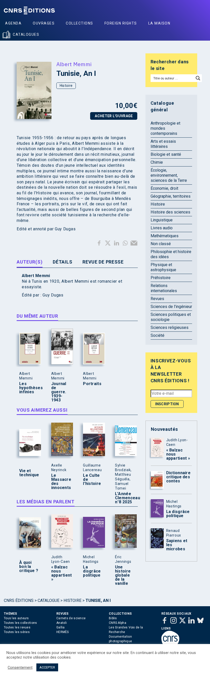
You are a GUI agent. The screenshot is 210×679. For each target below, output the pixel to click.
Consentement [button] (20, 667)
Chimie (157, 162)
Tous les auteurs (16, 618)
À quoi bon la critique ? (28, 567)
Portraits (92, 384)
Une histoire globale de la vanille (123, 575)
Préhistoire (161, 277)
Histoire (66, 86)
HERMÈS (62, 632)
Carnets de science (71, 618)
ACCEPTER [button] (47, 667)
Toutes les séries (17, 632)
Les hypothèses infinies (29, 388)
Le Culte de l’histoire (92, 479)
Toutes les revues (17, 627)
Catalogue (48, 600)
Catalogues (26, 34)
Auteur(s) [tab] (30, 262)
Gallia (60, 627)
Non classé (161, 243)
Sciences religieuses (169, 327)
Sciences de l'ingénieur (171, 306)
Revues (157, 298)
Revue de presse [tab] (103, 262)
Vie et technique (29, 473)
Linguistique (162, 220)
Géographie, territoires (171, 196)
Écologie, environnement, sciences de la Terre (169, 175)
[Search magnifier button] (198, 78)
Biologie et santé (166, 154)
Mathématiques (164, 235)
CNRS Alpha (117, 623)
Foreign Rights (120, 23)
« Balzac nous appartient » (61, 573)
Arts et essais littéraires (163, 144)
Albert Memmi (74, 64)
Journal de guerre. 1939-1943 (58, 392)
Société (157, 335)
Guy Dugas (53, 295)
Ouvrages (44, 23)
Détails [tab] (62, 262)
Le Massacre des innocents (61, 481)
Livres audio (162, 227)
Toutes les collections (20, 623)
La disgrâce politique (92, 571)
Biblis (113, 618)
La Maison (159, 23)
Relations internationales (164, 288)
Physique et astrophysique (163, 267)
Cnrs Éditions (19, 600)
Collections (79, 23)
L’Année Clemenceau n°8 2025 (124, 498)
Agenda (13, 23)
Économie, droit (164, 188)
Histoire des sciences (170, 212)
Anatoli (61, 623)
